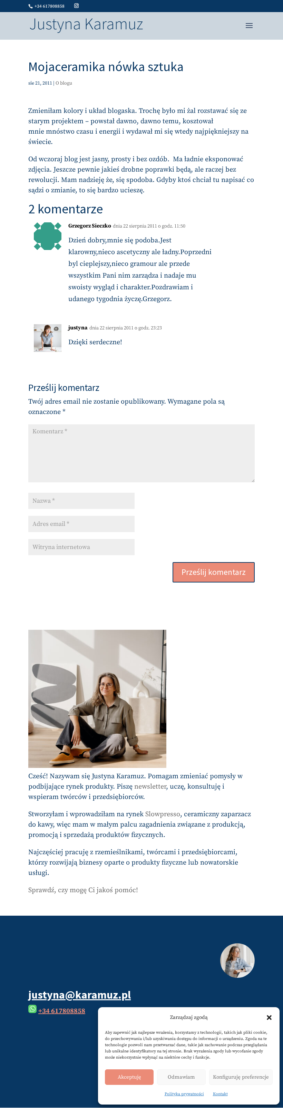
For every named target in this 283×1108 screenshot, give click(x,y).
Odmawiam (181, 1077)
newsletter (150, 786)
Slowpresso (162, 814)
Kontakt (220, 1094)
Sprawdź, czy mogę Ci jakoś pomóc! (83, 890)
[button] (269, 1017)
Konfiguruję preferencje (241, 1077)
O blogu (64, 83)
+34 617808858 (61, 1011)
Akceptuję (129, 1077)
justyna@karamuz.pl (79, 995)
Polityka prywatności (184, 1094)
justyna (78, 327)
